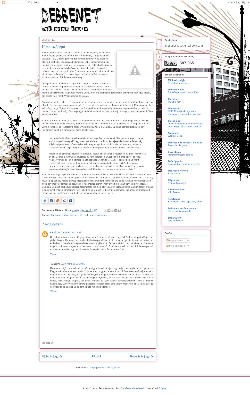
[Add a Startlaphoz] (58, 203)
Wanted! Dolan (175, 136)
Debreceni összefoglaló (179, 211)
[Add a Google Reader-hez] (71, 203)
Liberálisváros (176, 189)
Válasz (53, 254)
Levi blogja (174, 152)
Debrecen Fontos (178, 170)
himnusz (74, 215)
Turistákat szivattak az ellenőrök (184, 164)
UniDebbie (174, 108)
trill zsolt (84, 215)
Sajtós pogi (174, 120)
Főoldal (96, 356)
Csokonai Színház (60, 215)
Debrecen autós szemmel (182, 208)
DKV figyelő (175, 161)
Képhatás (173, 180)
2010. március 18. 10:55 (73, 264)
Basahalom (174, 217)
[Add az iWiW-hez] (64, 203)
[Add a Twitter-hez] (45, 203)
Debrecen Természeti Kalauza (185, 142)
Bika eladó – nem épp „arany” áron (185, 201)
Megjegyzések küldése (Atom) (105, 367)
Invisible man (174, 102)
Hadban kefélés (175, 220)
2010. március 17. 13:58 (69, 232)
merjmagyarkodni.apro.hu (180, 154)
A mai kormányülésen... (179, 83)
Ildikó (53, 232)
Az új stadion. (175, 173)
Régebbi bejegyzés (142, 356)
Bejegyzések (176, 240)
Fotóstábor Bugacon (178, 145)
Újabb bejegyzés (52, 356)
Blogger (162, 388)
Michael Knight (177, 80)
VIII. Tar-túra (174, 192)
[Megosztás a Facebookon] (115, 210)
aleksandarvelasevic (135, 388)
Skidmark (173, 133)
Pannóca (173, 99)
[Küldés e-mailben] (106, 210)
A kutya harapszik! (177, 183)
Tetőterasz (174, 199)
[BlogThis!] (109, 210)
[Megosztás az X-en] (112, 210)
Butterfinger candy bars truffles (183, 92)
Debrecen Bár (176, 89)
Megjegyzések (177, 245)
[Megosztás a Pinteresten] (119, 210)
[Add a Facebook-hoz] (51, 203)
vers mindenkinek (98, 215)
